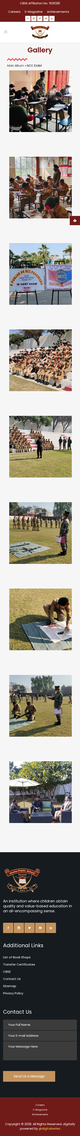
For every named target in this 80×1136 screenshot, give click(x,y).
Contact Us (12, 979)
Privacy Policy (13, 993)
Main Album (15, 66)
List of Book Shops (17, 957)
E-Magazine (34, 11)
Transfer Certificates (19, 964)
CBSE (7, 971)
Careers (14, 11)
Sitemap (9, 986)
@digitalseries (49, 1128)
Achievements (58, 11)
